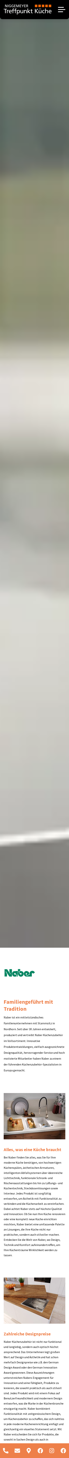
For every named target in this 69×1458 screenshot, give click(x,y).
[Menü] (61, 10)
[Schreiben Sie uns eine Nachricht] (17, 1450)
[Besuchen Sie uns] (29, 1450)
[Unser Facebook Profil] (40, 1450)
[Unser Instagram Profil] (52, 1450)
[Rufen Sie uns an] (6, 1450)
